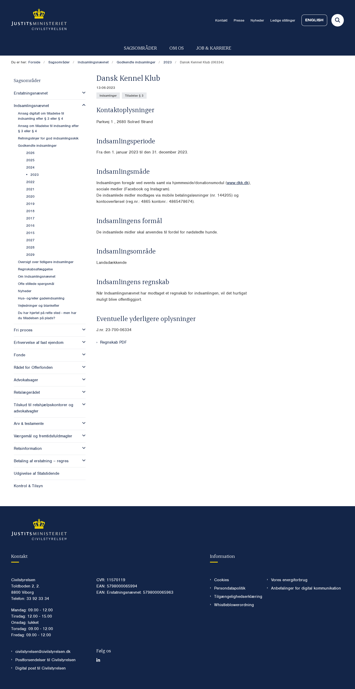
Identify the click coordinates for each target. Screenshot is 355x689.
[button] (83, 92)
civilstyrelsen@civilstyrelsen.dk (42, 651)
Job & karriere (213, 48)
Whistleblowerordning (234, 604)
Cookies (221, 580)
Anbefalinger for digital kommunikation (306, 588)
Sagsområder (140, 48)
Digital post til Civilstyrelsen (40, 668)
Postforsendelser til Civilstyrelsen (45, 660)
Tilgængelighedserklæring (236, 596)
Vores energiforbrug (289, 580)
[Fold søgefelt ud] (337, 20)
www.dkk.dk (237, 182)
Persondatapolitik (229, 588)
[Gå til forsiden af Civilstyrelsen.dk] (39, 20)
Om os (176, 48)
